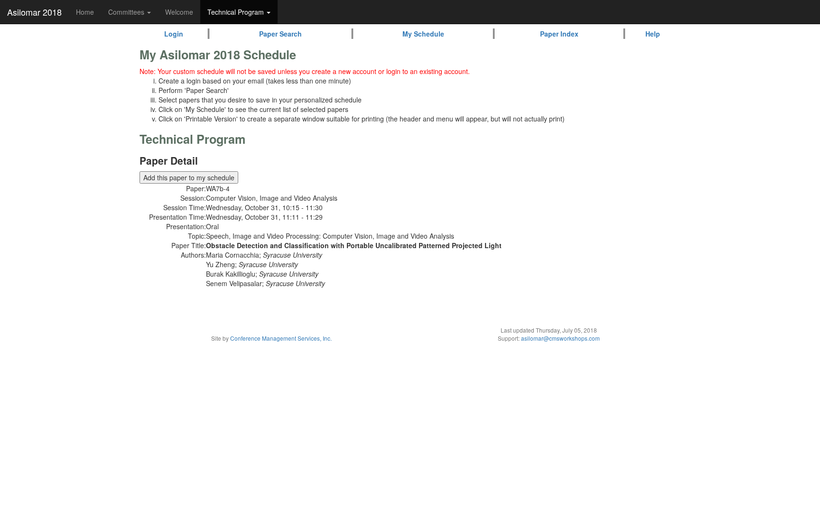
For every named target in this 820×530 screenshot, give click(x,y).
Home (85, 12)
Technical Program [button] (236, 12)
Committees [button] (127, 12)
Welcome (179, 12)
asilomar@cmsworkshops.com (560, 338)
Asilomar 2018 (34, 12)
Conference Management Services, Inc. (281, 338)
